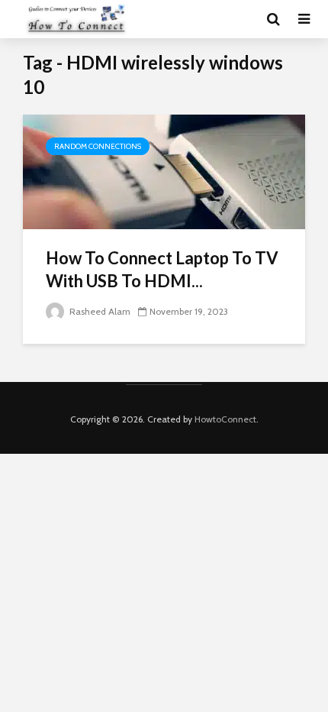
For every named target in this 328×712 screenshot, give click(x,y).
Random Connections (97, 146)
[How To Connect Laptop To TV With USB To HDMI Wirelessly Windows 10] (164, 170)
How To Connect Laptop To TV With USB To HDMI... (162, 269)
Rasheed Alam (98, 311)
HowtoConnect (225, 419)
